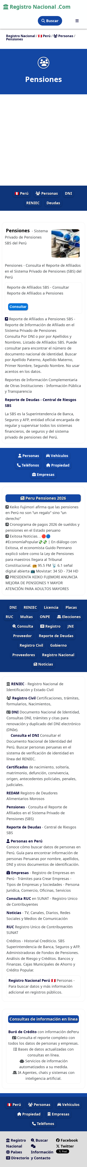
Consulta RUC (18, 898)
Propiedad (59, 465)
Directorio (19, 1157)
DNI (68, 193)
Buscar (51, 20)
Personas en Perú (26, 841)
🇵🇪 (44, 36)
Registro (52, 626)
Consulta (24, 626)
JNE (71, 626)
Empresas (45, 474)
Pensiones (16, 807)
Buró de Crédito (23, 1031)
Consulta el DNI (25, 735)
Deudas (53, 202)
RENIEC (32, 202)
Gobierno (58, 645)
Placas (71, 607)
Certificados (17, 767)
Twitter (67, 1146)
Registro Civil (31, 645)
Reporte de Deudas (56, 635)
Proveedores (23, 654)
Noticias (45, 664)
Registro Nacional (58, 654)
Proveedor (22, 635)
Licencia (51, 607)
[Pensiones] (43, 62)
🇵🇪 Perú (22, 193)
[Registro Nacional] (77, 21)
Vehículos (59, 455)
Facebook (69, 1140)
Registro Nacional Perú (29, 980)
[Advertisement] (43, 140)
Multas (26, 616)
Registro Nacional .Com (39, 6)
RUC (9, 616)
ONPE (45, 616)
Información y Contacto (42, 1155)
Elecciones (71, 616)
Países (16, 1152)
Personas (49, 193)
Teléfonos (30, 465)
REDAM (13, 793)
